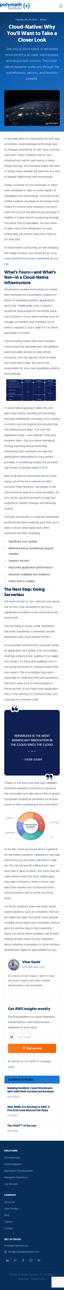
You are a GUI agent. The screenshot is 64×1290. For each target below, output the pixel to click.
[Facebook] (23, 1260)
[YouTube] (39, 1260)
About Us (9, 1202)
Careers (8, 1221)
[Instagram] (31, 1260)
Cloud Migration (13, 1164)
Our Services (11, 1184)
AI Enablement (12, 1157)
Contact (8, 1228)
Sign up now (34, 1048)
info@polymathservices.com (23, 1251)
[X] (15, 1260)
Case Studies (11, 1208)
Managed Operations (16, 1177)
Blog (6, 1215)
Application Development (18, 1170)
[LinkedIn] (7, 1260)
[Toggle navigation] (61, 6)
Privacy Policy (38, 1279)
